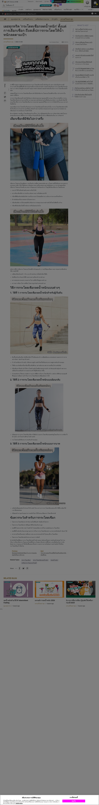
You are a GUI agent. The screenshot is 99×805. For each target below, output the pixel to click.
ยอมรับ (74, 801)
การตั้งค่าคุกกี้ (74, 797)
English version (19, 803)
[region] (49, 800)
